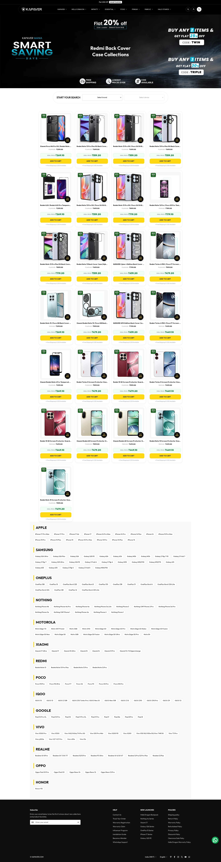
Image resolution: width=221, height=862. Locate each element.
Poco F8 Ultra (54, 684)
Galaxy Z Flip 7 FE (161, 556)
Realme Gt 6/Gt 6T (115, 756)
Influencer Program (120, 830)
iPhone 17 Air (74, 534)
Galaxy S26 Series (147, 826)
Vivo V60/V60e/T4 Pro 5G (74, 733)
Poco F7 (68, 684)
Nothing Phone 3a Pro (167, 607)
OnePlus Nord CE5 (70, 584)
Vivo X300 (55, 733)
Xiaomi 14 (96, 651)
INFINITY (94, 9)
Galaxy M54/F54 (101, 568)
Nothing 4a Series (147, 819)
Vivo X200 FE (113, 733)
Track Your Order (119, 819)
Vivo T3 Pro (173, 733)
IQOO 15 (38, 700)
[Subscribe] (78, 822)
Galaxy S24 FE (74, 562)
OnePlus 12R (59, 590)
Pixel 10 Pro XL (40, 717)
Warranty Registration (121, 822)
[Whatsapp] (189, 857)
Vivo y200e (39, 739)
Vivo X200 (127, 733)
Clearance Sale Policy (176, 838)
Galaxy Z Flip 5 (68, 568)
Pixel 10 (68, 717)
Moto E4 (147, 634)
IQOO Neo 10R (110, 700)
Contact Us (117, 815)
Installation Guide (119, 834)
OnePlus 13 (131, 584)
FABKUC (148, 9)
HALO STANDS (163, 9)
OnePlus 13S (103, 584)
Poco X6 (79, 684)
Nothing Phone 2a (82, 612)
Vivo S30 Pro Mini (96, 733)
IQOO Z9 (166, 700)
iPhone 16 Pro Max (103, 534)
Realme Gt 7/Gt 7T (60, 756)
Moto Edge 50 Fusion (91, 634)
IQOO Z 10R (62, 700)
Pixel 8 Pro (129, 717)
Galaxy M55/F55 (138, 562)
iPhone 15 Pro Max (165, 534)
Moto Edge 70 (40, 629)
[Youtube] (185, 857)
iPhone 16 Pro (120, 534)
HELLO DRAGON (78, 9)
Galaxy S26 (74, 556)
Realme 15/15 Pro (79, 756)
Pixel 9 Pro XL (81, 717)
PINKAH (135, 9)
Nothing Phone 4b (42, 607)
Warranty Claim (119, 826)
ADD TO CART (55, 161)
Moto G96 (86, 629)
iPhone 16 (150, 534)
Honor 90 (39, 789)
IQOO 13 (50, 700)
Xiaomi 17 (55, 651)
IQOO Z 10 (125, 700)
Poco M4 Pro (118, 684)
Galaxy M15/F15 (155, 562)
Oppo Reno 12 (90, 772)
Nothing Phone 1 (117, 612)
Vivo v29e (71, 739)
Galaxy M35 (122, 562)
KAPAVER (61, 9)
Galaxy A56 (103, 556)
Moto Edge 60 (100, 629)
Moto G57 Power (57, 629)
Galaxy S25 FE (89, 556)
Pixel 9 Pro (95, 717)
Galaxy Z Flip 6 (107, 562)
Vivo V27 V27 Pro (55, 739)
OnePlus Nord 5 (88, 584)
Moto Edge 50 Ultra (112, 634)
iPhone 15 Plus (55, 540)
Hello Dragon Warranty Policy (179, 842)
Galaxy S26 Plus (59, 556)
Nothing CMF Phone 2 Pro (144, 607)
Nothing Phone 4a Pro (62, 607)
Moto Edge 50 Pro (132, 634)
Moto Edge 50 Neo (42, 634)
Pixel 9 (106, 717)
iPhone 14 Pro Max (85, 540)
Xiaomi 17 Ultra (41, 651)
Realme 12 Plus (158, 756)
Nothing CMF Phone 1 (62, 612)
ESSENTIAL (109, 9)
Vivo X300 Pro (40, 733)
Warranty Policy (174, 822)
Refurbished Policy (175, 826)
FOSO (122, 9)
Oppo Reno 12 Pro (108, 772)
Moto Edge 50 (60, 634)
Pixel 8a (117, 717)
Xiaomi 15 (83, 651)
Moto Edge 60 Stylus (138, 629)
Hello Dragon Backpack (149, 815)
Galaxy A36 (117, 556)
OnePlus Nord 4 (147, 584)
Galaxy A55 (39, 568)
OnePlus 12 (73, 590)
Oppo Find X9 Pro (42, 772)
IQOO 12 (178, 700)
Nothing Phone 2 (100, 612)
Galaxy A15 (170, 562)
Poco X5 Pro (104, 684)
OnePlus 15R (40, 584)
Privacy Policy (173, 830)
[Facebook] (174, 857)
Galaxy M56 (131, 556)
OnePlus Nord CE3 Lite (90, 590)
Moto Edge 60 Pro (118, 629)
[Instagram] (178, 857)
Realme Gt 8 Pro (41, 756)
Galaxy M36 (145, 556)
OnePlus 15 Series (146, 830)
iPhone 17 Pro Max (42, 534)
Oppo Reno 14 (75, 772)
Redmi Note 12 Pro (100, 667)
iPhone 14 (131, 540)
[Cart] (199, 9)
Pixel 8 (140, 717)
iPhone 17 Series (146, 834)
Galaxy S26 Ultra (41, 556)
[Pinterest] (171, 857)
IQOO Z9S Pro (152, 700)
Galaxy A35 (53, 568)
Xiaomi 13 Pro (110, 651)
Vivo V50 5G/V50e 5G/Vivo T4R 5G (150, 733)
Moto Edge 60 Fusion (159, 629)
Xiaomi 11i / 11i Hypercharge (130, 651)
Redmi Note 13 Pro (81, 667)
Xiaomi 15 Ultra (69, 651)
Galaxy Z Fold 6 (91, 562)
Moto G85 (74, 634)
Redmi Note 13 (40, 667)
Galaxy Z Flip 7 (40, 562)
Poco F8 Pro (40, 684)
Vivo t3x (83, 739)
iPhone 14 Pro (102, 540)
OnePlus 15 (53, 584)
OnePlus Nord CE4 (42, 590)
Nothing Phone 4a (82, 607)
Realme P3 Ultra (97, 756)
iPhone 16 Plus (136, 534)
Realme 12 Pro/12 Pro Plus (138, 756)
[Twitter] (182, 857)
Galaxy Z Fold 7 (179, 556)
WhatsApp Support (120, 842)
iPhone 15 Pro (40, 540)
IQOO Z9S (138, 700)
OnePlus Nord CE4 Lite (166, 584)
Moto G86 (73, 629)
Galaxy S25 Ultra (57, 562)
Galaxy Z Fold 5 (84, 568)
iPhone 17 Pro (59, 534)
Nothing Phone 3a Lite (102, 607)
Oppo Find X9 (59, 772)
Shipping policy (173, 815)
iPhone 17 (87, 534)
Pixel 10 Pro (55, 717)
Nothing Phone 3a (42, 612)
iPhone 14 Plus (117, 540)
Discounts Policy (174, 834)
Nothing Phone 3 (122, 607)
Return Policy (173, 819)
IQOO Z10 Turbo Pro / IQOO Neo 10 (86, 700)
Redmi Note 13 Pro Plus (60, 667)
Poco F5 (91, 684)
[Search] (188, 9)
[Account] (193, 9)
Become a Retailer (120, 838)
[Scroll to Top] (216, 849)
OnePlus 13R (117, 584)
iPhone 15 (69, 540)
